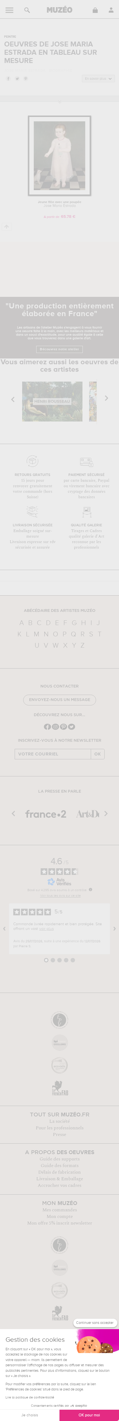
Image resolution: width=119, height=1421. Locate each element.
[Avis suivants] (114, 929)
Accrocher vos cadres (59, 1185)
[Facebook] (47, 729)
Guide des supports (60, 1159)
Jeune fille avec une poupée (59, 204)
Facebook (8, 78)
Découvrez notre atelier (59, 349)
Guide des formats (60, 1165)
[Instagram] (55, 729)
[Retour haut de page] (7, 227)
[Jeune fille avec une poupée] (59, 195)
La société (59, 1121)
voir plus (46, 929)
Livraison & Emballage (59, 1178)
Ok (97, 754)
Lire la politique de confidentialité (30, 1397)
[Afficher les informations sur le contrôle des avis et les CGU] (90, 889)
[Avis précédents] (4, 929)
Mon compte (59, 1216)
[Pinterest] (64, 729)
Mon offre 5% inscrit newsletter (59, 1223)
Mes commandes (59, 1210)
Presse (59, 1134)
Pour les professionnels (60, 1128)
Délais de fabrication (59, 1172)
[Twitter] (72, 729)
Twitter (17, 78)
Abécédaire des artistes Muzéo (59, 610)
